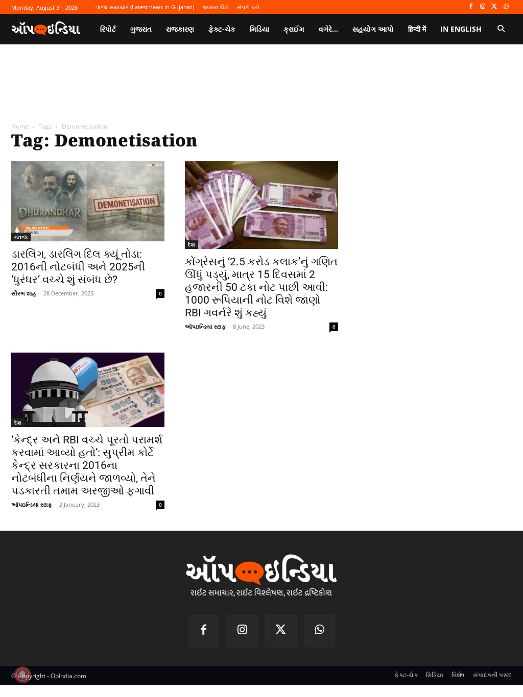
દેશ (191, 244)
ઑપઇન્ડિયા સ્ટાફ (205, 326)
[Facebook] (471, 7)
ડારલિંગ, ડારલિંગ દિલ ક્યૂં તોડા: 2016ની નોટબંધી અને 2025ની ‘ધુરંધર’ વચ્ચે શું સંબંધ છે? (78, 267)
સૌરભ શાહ (23, 293)
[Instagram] (483, 7)
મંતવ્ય (21, 236)
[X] (494, 7)
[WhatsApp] (506, 7)
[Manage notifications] (22, 674)
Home (20, 126)
